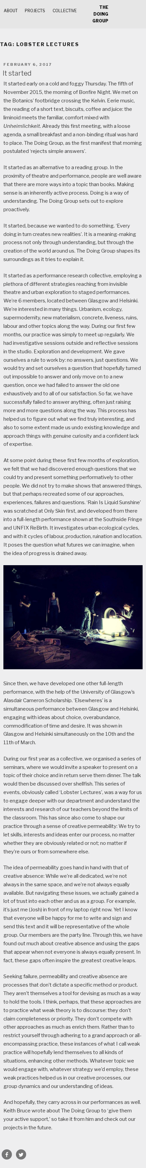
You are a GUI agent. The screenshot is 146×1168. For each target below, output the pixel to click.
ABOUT (11, 10)
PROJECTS (35, 10)
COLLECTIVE (65, 10)
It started (17, 73)
